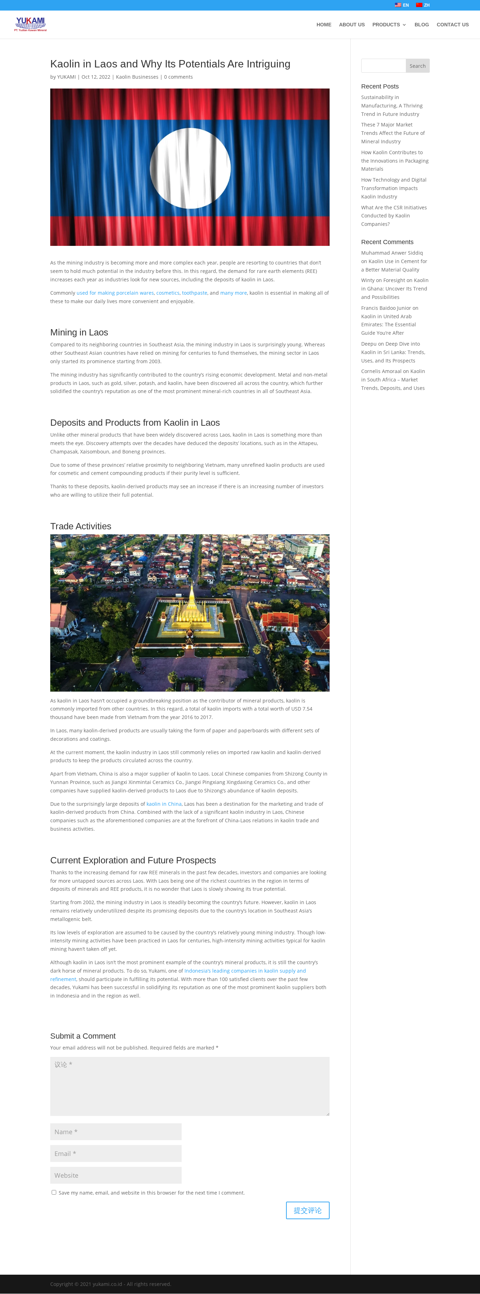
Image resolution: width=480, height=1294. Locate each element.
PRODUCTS (386, 24)
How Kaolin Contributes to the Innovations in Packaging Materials (395, 160)
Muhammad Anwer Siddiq (392, 252)
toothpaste (194, 292)
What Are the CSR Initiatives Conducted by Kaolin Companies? (394, 216)
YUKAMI (66, 76)
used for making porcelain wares (115, 292)
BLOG (422, 24)
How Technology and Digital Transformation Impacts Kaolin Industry (394, 188)
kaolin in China (164, 803)
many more (233, 292)
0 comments (178, 76)
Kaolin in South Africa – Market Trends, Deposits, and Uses (393, 379)
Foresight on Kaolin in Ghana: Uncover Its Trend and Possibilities (395, 288)
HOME (324, 24)
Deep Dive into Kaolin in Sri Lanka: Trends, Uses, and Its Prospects (393, 352)
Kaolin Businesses (137, 76)
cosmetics (168, 292)
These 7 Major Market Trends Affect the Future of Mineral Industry (393, 133)
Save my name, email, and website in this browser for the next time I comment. (152, 1192)
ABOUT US (352, 24)
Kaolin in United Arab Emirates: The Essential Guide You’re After (388, 324)
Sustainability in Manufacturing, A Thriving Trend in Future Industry (392, 105)
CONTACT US (453, 24)
